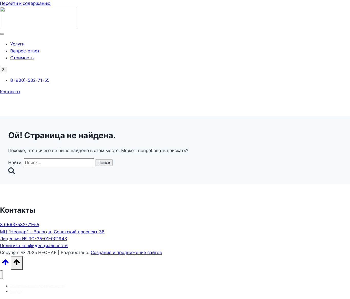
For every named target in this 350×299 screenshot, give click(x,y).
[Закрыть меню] (1, 274)
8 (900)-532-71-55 (19, 224)
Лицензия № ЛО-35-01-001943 (33, 238)
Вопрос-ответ (25, 50)
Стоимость (22, 57)
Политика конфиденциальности (34, 245)
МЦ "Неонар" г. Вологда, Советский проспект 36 (52, 231)
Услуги (17, 44)
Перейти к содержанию (25, 3)
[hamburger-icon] (2, 34)
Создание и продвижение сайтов (126, 252)
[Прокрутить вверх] (5, 264)
